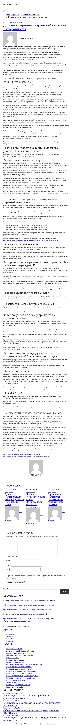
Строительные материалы (13, 22)
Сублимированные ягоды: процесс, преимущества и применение (27, 610)
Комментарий (11, 557)
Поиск (5, 588)
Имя (8, 561)
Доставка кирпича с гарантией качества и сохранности (34, 27)
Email (8, 565)
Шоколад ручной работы (15, 687)
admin (23, 39)
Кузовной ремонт (12, 658)
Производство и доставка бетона (18, 669)
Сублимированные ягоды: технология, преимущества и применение (28, 605)
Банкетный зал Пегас (14, 649)
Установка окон (12, 682)
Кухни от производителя (15, 660)
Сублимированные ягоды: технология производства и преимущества (29, 619)
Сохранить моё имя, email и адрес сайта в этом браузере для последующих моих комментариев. (35, 577)
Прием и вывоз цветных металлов (19, 667)
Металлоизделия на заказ (15, 662)
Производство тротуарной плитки (19, 673)
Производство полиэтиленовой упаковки (21, 671)
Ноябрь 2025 (11, 634)
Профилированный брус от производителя (22, 676)
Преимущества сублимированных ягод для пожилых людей (25, 614)
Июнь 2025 (10, 641)
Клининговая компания (15, 653)
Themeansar (51, 724)
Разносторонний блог (11, 4)
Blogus (42, 724)
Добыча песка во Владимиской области (20, 651)
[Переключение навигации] (4, 2)
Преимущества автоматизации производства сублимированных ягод (29, 601)
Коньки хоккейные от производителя (20, 655)
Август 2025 (10, 637)
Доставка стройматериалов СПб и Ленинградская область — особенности (35, 500)
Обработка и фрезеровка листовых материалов (24, 664)
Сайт (7, 569)
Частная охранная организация (18, 685)
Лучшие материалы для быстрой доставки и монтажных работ (14, 499)
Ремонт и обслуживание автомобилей (20, 678)
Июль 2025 (10, 639)
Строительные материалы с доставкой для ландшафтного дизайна (55, 499)
